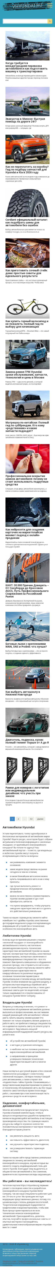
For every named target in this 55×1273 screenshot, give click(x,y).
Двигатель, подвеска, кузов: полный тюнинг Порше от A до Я (27, 741)
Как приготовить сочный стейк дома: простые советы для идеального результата (26, 273)
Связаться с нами (9, 1261)
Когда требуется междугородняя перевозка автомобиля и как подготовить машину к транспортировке (26, 67)
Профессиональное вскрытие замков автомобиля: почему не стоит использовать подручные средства (26, 480)
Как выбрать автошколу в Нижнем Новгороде (22, 693)
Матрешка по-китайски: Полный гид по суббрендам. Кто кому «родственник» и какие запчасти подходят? (27, 427)
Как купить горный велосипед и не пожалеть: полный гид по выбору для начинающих (26, 324)
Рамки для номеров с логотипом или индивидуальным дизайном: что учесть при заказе (27, 792)
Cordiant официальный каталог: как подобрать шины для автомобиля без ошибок (26, 222)
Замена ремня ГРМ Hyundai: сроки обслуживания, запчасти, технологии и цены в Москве (26, 374)
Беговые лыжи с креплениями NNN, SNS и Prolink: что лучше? (26, 645)
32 (31, 818)
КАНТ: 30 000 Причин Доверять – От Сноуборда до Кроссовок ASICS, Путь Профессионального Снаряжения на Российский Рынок (27, 591)
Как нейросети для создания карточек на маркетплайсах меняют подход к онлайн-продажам (24, 534)
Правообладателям (26, 1261)
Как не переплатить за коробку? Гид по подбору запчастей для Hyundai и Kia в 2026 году (27, 169)
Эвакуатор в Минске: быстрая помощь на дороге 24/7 (25, 120)
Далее (40, 818)
